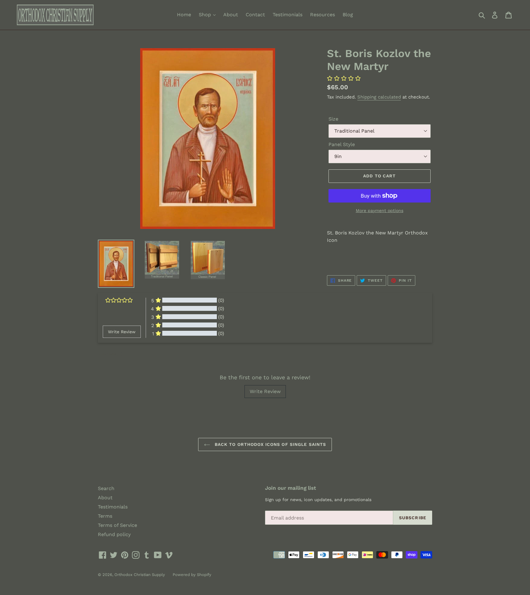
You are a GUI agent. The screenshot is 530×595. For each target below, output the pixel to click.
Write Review (265, 391)
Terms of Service (117, 525)
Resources (322, 14)
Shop (206, 14)
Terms (105, 516)
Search (106, 488)
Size (333, 119)
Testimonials (287, 14)
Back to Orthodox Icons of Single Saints (269, 444)
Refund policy (114, 534)
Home (184, 14)
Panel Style (341, 144)
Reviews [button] (110, 353)
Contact (255, 14)
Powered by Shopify (192, 574)
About (230, 14)
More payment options (379, 210)
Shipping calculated (379, 97)
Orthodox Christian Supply (139, 574)
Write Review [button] (122, 331)
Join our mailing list (290, 488)
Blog (348, 14)
